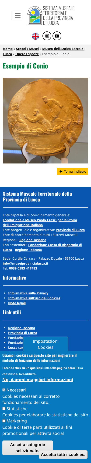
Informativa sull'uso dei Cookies (34, 298)
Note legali (17, 303)
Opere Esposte (27, 54)
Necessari (16, 390)
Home (8, 48)
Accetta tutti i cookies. (63, 454)
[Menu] (17, 15)
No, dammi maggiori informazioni (37, 379)
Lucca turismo (19, 347)
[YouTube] (57, 36)
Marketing (17, 421)
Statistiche (17, 408)
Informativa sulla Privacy (28, 293)
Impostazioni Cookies (46, 344)
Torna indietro (74, 171)
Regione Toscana (32, 240)
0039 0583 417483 (23, 268)
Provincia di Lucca (70, 230)
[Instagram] (46, 36)
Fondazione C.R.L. (22, 342)
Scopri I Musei (27, 48)
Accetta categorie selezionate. (27, 447)
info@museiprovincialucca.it (25, 263)
